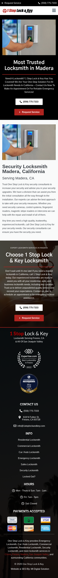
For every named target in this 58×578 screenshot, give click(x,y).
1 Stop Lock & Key (29, 386)
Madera (44, 68)
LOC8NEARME (37, 380)
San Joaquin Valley (38, 554)
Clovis (8, 554)
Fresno (15, 554)
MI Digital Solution (40, 569)
